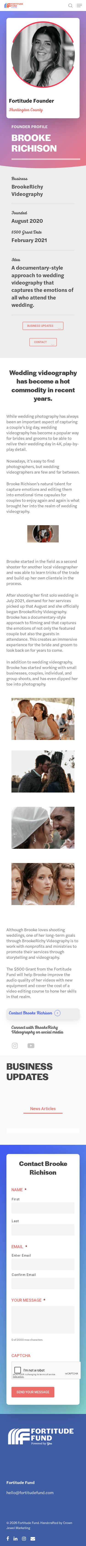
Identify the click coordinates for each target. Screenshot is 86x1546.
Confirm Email (24, 1275)
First (15, 1199)
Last (15, 1221)
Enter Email (21, 1255)
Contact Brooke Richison (30, 1013)
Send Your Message (33, 1392)
